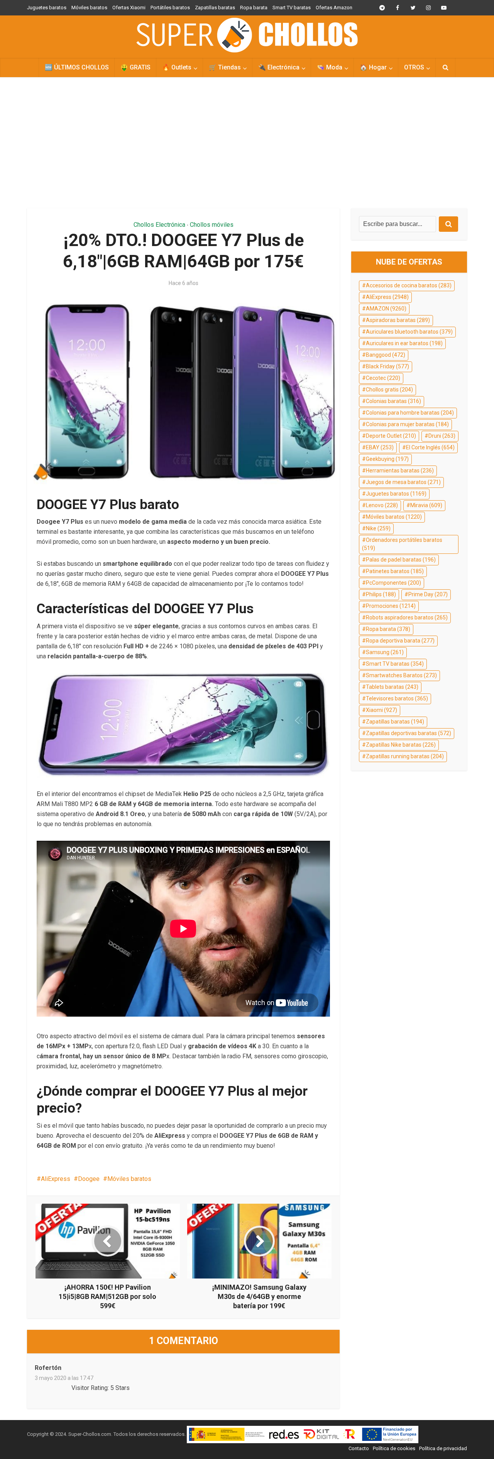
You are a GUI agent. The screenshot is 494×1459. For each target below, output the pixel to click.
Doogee (89, 1178)
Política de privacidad (443, 1448)
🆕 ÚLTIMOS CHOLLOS (77, 67)
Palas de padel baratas (401, 560)
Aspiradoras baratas (398, 320)
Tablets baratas (392, 687)
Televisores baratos (397, 698)
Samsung (385, 652)
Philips (381, 594)
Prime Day (428, 594)
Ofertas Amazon (334, 7)
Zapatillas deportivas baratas (408, 733)
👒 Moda (329, 67)
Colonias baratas (393, 401)
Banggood (385, 355)
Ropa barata (253, 7)
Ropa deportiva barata (400, 641)
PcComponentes (393, 583)
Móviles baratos (89, 7)
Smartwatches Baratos (401, 675)
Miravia (426, 505)
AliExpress (55, 1178)
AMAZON (386, 308)
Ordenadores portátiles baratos (402, 544)
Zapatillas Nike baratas (401, 745)
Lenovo (382, 505)
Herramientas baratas (400, 470)
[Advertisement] (247, 143)
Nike (378, 528)
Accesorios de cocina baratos (409, 285)
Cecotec (383, 378)
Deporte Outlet (391, 436)
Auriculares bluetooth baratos (409, 332)
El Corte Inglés (430, 447)
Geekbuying (387, 459)
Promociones (391, 606)
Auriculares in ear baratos (404, 343)
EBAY (380, 447)
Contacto (359, 1448)
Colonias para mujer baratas (407, 424)
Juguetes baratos (46, 7)
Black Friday (387, 366)
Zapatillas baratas (215, 7)
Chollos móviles (211, 224)
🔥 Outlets (176, 67)
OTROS (414, 67)
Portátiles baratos (170, 7)
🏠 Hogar (373, 67)
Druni (441, 436)
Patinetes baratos (395, 571)
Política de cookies (394, 1448)
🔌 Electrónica (278, 67)
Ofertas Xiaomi (128, 7)
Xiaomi (381, 710)
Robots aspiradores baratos (407, 617)
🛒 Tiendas (225, 67)
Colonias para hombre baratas (410, 413)
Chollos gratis (389, 389)
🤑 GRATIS (135, 67)
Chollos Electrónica (159, 224)
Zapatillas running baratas (405, 756)
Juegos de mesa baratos (403, 482)
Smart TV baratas (291, 7)
